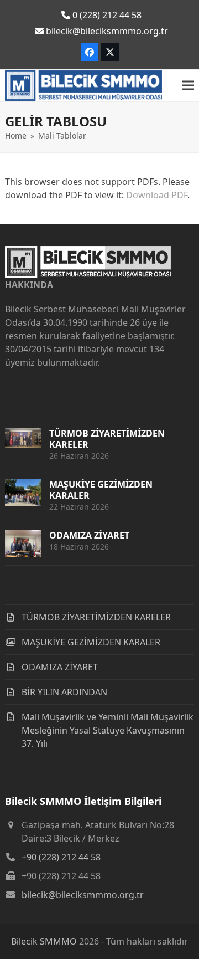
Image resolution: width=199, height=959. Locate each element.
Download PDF (156, 195)
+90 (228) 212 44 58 (61, 857)
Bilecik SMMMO (44, 941)
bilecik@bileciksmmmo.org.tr (83, 895)
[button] (188, 85)
